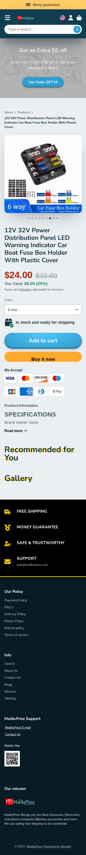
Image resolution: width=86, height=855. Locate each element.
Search (9, 663)
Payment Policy (15, 600)
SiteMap (10, 698)
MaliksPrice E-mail (18, 727)
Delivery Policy (15, 614)
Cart (79, 17)
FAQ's (8, 607)
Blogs (8, 684)
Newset (9, 691)
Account (70, 17)
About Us (11, 671)
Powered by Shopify (57, 846)
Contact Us (12, 677)
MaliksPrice (35, 846)
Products (24, 112)
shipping (25, 289)
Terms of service (16, 635)
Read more (13, 431)
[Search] (77, 29)
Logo (28, 18)
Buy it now (43, 359)
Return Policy (14, 621)
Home (8, 112)
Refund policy (14, 628)
